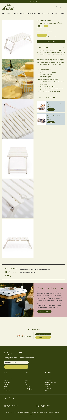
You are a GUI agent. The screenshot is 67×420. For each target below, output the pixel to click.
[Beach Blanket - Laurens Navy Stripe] (41, 119)
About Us (27, 375)
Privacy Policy (37, 412)
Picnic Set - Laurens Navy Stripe (54, 103)
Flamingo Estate (49, 380)
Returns (27, 380)
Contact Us (27, 386)
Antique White (41, 35)
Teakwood (52, 35)
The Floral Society (49, 378)
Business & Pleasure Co (50, 382)
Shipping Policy (16, 412)
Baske (31, 414)
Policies (27, 382)
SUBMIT (16, 367)
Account (27, 384)
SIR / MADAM (48, 388)
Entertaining (7, 382)
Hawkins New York (49, 384)
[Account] (59, 6)
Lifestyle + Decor (8, 378)
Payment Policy (29, 412)
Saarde (47, 386)
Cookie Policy (58, 412)
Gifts (5, 388)
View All (47, 390)
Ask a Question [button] (43, 337)
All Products (7, 390)
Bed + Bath (6, 384)
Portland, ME (7, 403)
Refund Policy (23, 412)
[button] (56, 6)
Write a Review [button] (43, 334)
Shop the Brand (44, 311)
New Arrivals (7, 375)
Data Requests (51, 412)
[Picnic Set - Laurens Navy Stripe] (41, 106)
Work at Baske (28, 378)
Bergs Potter (48, 375)
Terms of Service (43, 412)
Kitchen (6, 380)
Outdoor (6, 386)
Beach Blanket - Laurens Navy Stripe (55, 116)
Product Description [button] (43, 47)
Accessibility (9, 412)
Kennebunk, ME (39, 403)
